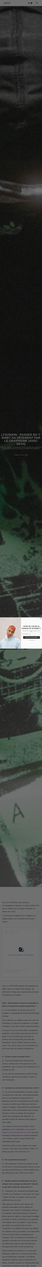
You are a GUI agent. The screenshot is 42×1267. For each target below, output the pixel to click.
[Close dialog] (41, 618)
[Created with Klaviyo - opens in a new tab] (21, 649)
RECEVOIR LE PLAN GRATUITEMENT (31, 637)
